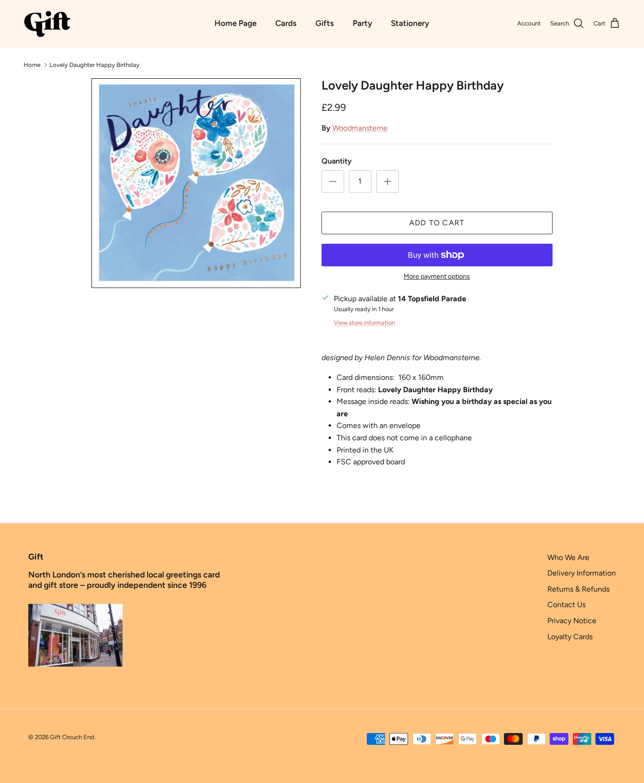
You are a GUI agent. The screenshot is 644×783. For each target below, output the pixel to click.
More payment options (437, 276)
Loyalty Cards (570, 636)
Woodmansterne (360, 128)
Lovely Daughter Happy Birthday (95, 64)
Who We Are (568, 557)
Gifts (324, 23)
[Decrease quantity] (333, 181)
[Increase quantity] (387, 181)
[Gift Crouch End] (47, 23)
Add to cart (437, 222)
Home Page (235, 23)
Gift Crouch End (72, 737)
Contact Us (566, 604)
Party (362, 23)
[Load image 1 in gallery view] (195, 183)
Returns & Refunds (578, 589)
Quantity (337, 161)
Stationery (410, 23)
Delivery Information (581, 573)
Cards (286, 23)
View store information (364, 322)
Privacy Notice (571, 620)
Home (32, 64)
